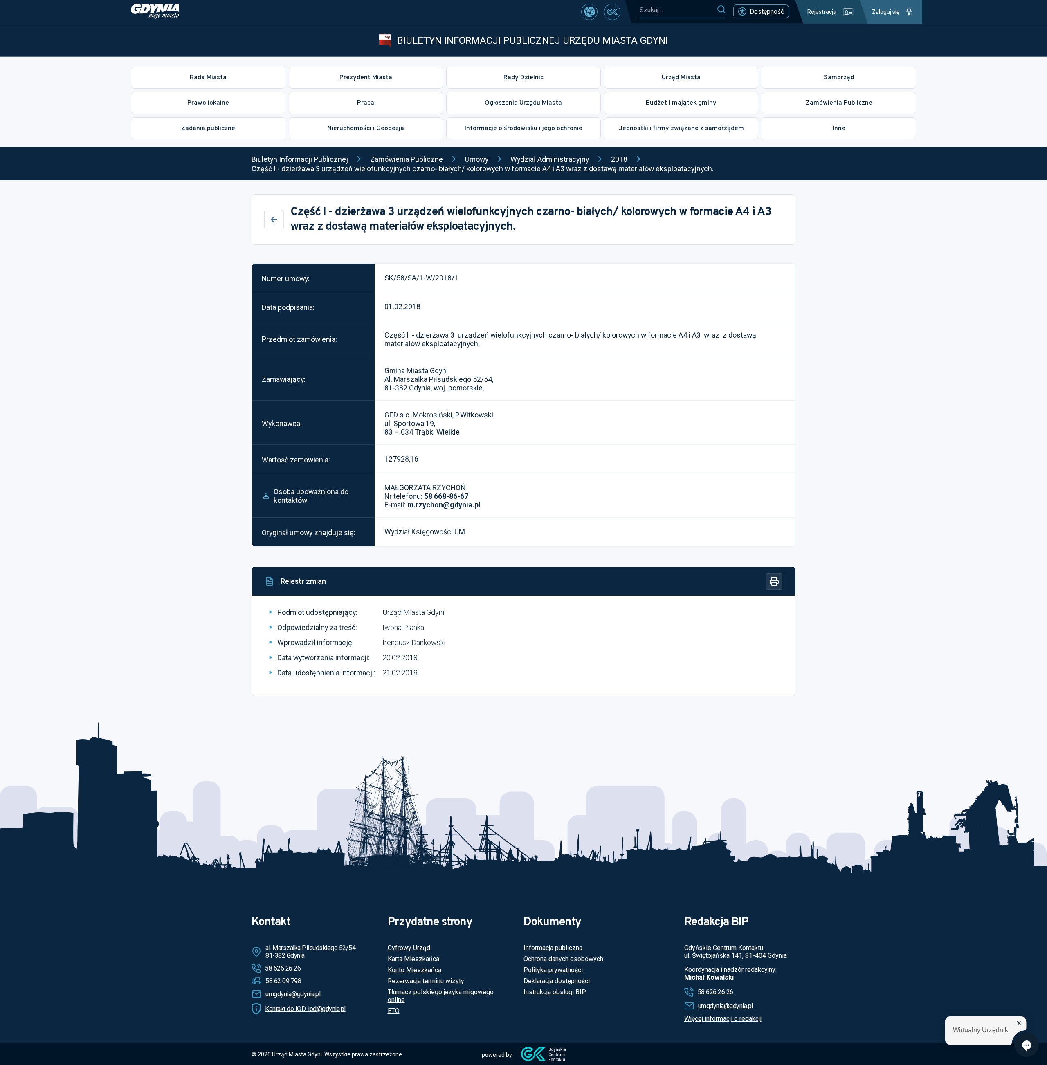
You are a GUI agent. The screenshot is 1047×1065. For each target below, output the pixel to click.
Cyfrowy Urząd (409, 948)
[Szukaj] (721, 9)
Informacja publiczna (553, 948)
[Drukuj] (774, 581)
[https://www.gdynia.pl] (155, 12)
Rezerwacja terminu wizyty (426, 981)
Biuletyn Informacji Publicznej (300, 159)
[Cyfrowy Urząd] (589, 12)
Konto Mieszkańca (414, 970)
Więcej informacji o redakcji (723, 1018)
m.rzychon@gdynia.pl (444, 504)
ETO (394, 1011)
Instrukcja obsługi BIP (555, 992)
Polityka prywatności (553, 970)
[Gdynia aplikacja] (612, 12)
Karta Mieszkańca (413, 959)
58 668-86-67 (446, 496)
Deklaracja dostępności (557, 981)
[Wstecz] (274, 219)
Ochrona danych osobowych (563, 959)
